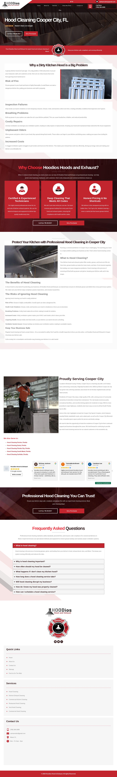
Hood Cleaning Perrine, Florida (17, 442)
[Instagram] (61, 641)
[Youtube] (58, 641)
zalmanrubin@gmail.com (107, 1)
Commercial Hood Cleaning (17, 711)
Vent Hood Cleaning (15, 707)
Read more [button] (37, 478)
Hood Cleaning (13, 691)
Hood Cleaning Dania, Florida (16, 445)
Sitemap (11, 669)
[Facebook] (55, 641)
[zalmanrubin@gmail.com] (97, 1)
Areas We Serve (66, 5)
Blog (60, 10)
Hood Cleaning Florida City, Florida (18, 448)
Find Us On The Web (15, 673)
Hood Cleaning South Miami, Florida (18, 451)
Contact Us (80, 5)
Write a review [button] (16, 474)
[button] (112, 471)
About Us (46, 5)
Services (54, 5)
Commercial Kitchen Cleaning (18, 699)
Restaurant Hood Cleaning (17, 703)
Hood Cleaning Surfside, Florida (17, 454)
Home (39, 5)
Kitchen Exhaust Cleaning (17, 695)
